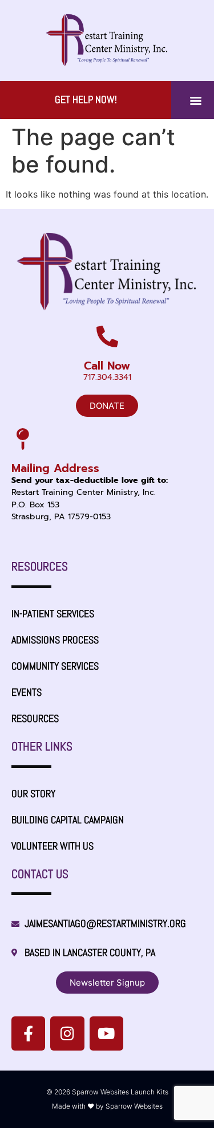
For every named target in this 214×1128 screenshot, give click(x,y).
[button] (195, 100)
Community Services (55, 666)
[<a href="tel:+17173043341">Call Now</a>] (107, 336)
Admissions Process (55, 640)
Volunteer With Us (52, 846)
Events (26, 692)
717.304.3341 (107, 377)
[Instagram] (67, 1033)
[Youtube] (106, 1033)
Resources (35, 718)
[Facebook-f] (28, 1033)
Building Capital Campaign (67, 820)
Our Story (33, 793)
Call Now (107, 366)
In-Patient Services (52, 614)
